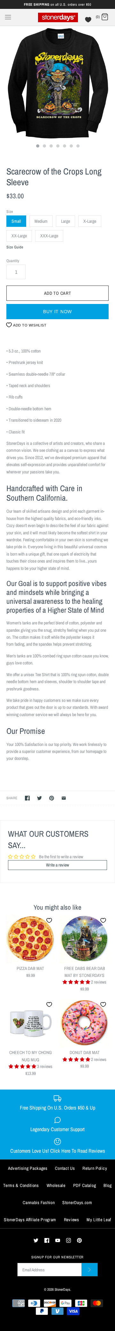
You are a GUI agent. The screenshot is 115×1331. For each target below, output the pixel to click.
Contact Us (65, 1168)
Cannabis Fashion (39, 1202)
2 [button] (44, 146)
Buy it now (57, 311)
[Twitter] (36, 1240)
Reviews (71, 1219)
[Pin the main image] (51, 798)
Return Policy (94, 1168)
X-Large (89, 221)
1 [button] (37, 146)
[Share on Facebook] (27, 798)
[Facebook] (46, 1240)
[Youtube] (57, 1240)
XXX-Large (49, 236)
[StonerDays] (57, 17)
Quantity (12, 260)
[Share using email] (63, 798)
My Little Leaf (99, 1219)
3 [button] (51, 146)
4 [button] (57, 146)
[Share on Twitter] (39, 798)
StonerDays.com (77, 1202)
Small (16, 221)
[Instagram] (68, 1240)
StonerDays (62, 1289)
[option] (57, 83)
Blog (107, 1185)
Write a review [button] (57, 865)
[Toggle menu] (8, 17)
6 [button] (71, 146)
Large (65, 221)
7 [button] (77, 146)
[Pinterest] (79, 1240)
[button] (77, 982)
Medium (41, 221)
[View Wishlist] (89, 21)
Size (9, 211)
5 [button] (64, 146)
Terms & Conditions (21, 1185)
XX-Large (19, 236)
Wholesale (56, 1185)
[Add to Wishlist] (49, 920)
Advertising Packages (28, 1168)
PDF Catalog (84, 1185)
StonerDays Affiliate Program (30, 1219)
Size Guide (14, 247)
